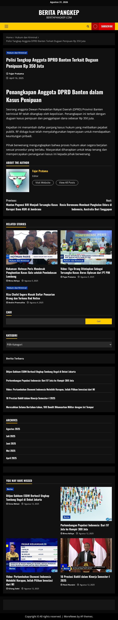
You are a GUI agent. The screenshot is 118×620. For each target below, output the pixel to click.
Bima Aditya (14, 280)
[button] (6, 26)
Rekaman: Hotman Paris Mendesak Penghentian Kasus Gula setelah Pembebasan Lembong (31, 272)
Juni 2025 (11, 443)
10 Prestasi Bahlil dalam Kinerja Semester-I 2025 (30, 398)
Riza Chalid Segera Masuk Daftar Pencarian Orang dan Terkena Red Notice (30, 296)
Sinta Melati (14, 504)
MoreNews (70, 616)
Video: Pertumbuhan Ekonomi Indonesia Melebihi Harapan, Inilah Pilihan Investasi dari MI (50, 389)
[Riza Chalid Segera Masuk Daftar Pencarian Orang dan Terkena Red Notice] (31, 288)
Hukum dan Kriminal (17, 52)
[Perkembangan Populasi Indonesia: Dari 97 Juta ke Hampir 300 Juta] (86, 504)
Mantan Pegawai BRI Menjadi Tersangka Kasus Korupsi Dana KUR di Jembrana (32, 204)
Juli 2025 (10, 436)
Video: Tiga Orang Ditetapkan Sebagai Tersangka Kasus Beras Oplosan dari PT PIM (85, 271)
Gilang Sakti (14, 588)
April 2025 (11, 458)
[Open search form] (88, 26)
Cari (9, 312)
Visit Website (42, 182)
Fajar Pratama (16, 73)
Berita (10, 489)
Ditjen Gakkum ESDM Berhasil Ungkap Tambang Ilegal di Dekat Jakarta (41, 371)
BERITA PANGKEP (59, 12)
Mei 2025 (10, 450)
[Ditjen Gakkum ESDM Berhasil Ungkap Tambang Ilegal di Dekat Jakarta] (31, 489)
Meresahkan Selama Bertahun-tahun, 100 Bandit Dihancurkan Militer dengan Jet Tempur (50, 407)
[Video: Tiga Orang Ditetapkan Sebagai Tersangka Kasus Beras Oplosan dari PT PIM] (86, 247)
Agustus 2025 (13, 429)
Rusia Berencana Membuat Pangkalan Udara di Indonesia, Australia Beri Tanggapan (86, 204)
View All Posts (67, 182)
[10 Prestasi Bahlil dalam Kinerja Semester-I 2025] (86, 555)
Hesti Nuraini (69, 584)
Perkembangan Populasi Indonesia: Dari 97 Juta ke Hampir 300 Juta (40, 380)
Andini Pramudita (16, 302)
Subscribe (107, 26)
